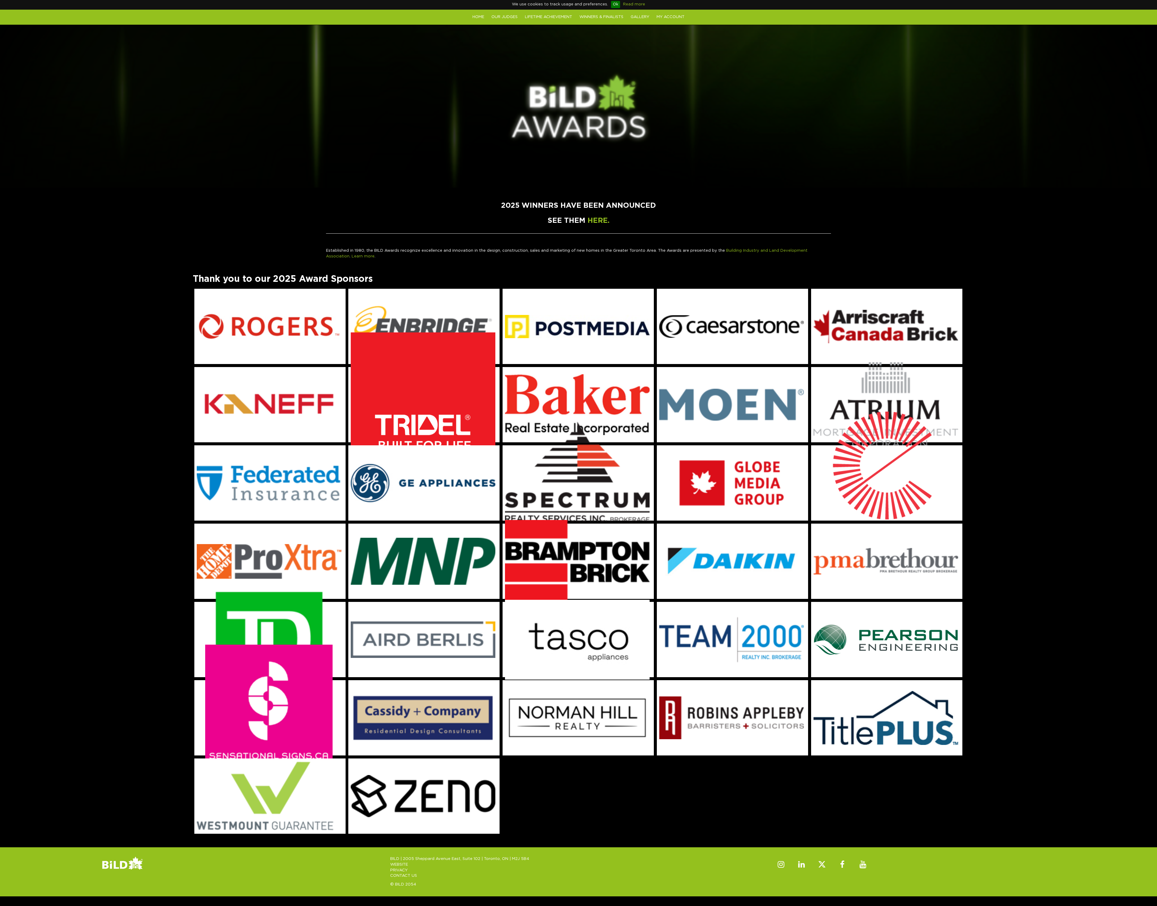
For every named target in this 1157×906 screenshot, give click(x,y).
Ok (615, 4)
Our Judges (504, 17)
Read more (634, 4)
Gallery (640, 17)
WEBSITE (399, 865)
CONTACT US (403, 876)
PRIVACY (399, 870)
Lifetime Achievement (548, 17)
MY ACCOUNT (671, 17)
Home (478, 17)
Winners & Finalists (601, 17)
